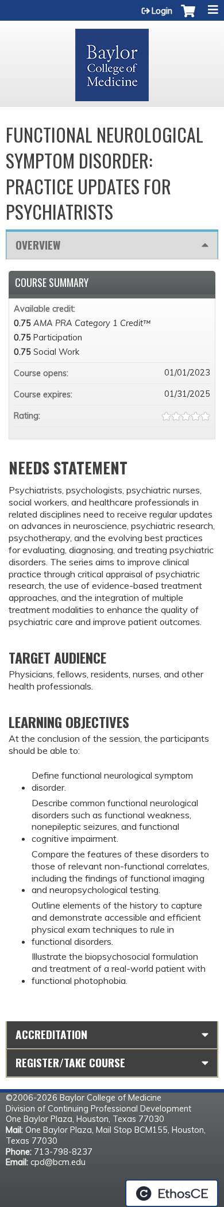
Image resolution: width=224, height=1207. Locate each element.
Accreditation (51, 1034)
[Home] (112, 61)
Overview (38, 244)
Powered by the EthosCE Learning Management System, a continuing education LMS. (171, 1193)
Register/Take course (70, 1062)
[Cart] (188, 17)
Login (162, 11)
